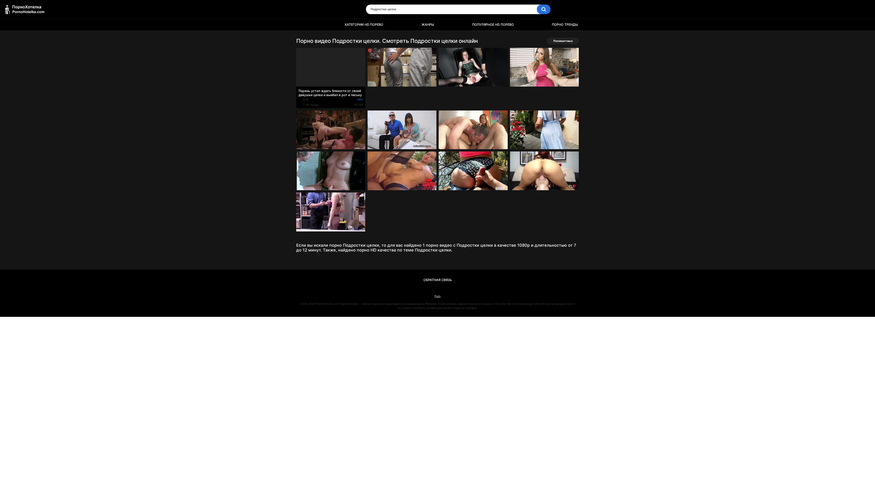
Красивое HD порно (302, 25)
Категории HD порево (364, 24)
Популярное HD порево (493, 24)
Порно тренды (565, 24)
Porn (437, 296)
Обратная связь (437, 280)
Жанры (428, 24)
